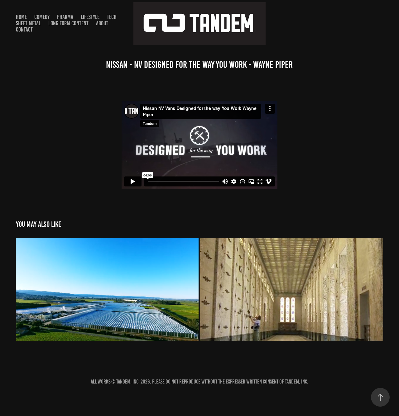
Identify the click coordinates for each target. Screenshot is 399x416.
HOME (21, 17)
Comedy (42, 17)
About (102, 23)
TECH (112, 17)
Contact (24, 29)
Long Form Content (68, 23)
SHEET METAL (28, 23)
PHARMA (65, 17)
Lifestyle (90, 17)
